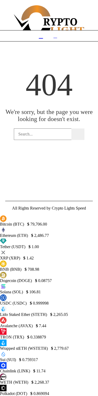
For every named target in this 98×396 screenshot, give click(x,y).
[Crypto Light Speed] (49, 25)
